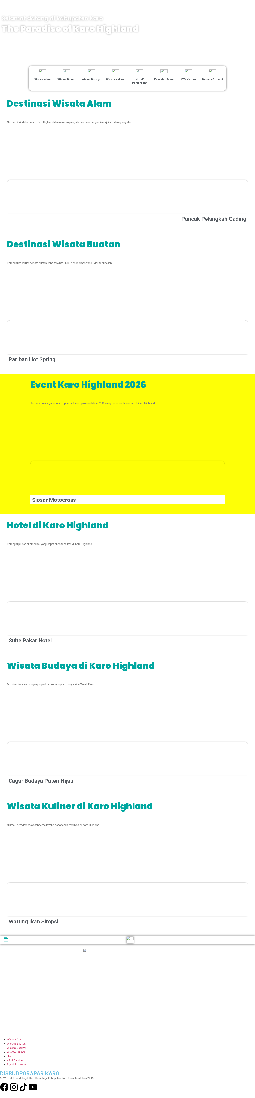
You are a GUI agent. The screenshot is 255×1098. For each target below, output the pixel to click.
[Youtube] (33, 1087)
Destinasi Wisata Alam (59, 103)
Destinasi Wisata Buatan (63, 244)
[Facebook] (4, 1087)
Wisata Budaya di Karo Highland (81, 666)
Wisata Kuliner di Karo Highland (80, 806)
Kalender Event (164, 79)
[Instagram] (14, 1087)
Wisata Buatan (66, 79)
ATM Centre (188, 79)
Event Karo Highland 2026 (88, 385)
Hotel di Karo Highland (58, 525)
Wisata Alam (42, 79)
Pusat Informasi (212, 79)
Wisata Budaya (91, 79)
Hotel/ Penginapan (139, 81)
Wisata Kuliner (115, 79)
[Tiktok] (23, 1087)
